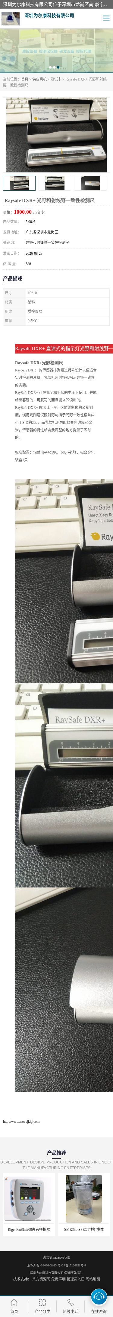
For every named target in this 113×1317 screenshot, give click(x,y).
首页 (24, 79)
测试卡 (56, 79)
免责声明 (58, 1279)
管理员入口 (76, 1279)
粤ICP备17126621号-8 (72, 1265)
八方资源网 (41, 1279)
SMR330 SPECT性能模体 (55, 1230)
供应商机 (39, 79)
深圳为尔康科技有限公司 (46, 1272)
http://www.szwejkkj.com (21, 1121)
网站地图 (93, 1279)
